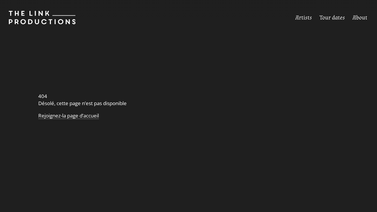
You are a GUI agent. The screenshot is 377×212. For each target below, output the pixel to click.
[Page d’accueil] (37, 17)
